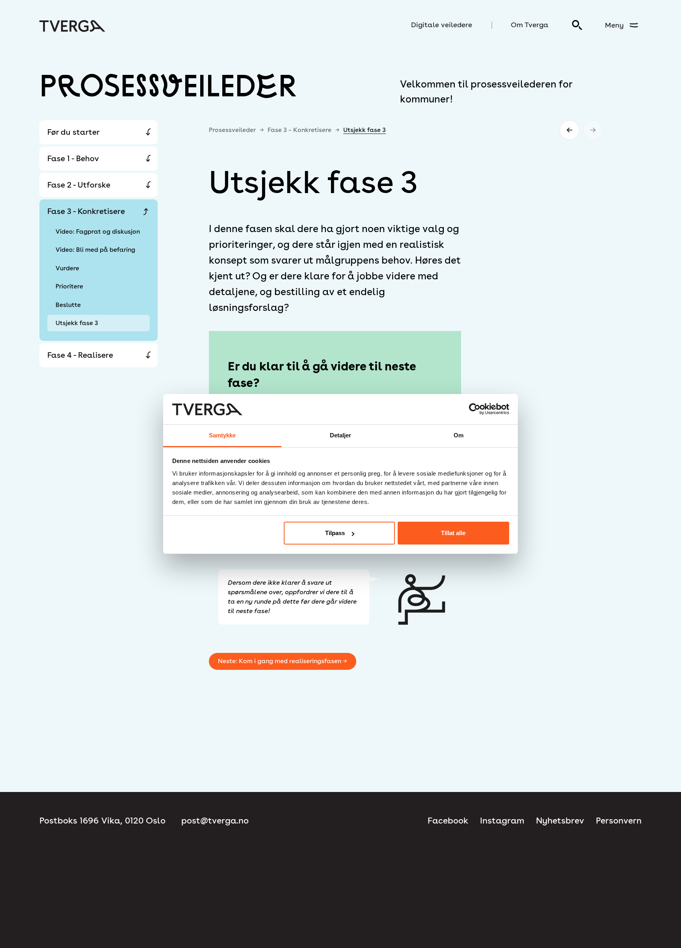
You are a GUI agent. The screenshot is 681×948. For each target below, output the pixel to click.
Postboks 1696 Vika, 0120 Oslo (102, 820)
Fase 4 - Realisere (80, 355)
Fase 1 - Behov (73, 158)
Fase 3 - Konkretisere (86, 211)
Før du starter (73, 132)
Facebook (448, 820)
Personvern (619, 820)
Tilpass (335, 533)
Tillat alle (453, 533)
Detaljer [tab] (341, 435)
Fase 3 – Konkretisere (299, 130)
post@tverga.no (215, 820)
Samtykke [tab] (222, 435)
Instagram (502, 820)
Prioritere (69, 286)
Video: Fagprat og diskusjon (98, 231)
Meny (614, 25)
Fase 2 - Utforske (78, 185)
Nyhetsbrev (560, 820)
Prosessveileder (232, 130)
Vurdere (67, 268)
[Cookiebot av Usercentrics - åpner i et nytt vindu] (474, 409)
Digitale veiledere (441, 24)
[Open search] (577, 25)
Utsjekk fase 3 (77, 323)
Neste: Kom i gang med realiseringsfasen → (282, 661)
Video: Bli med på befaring (95, 249)
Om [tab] (458, 435)
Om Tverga (530, 24)
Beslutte (68, 305)
